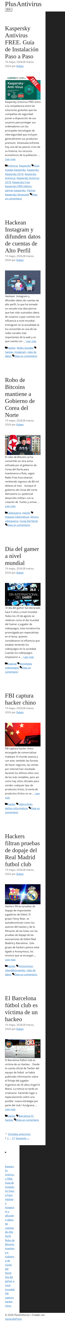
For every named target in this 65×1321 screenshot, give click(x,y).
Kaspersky (25, 165)
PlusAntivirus (23, 4)
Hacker (12, 347)
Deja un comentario (25, 356)
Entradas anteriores (19, 1134)
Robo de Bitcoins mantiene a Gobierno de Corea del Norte (9, 1257)
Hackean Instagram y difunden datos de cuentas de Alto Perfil (22, 236)
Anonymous (26, 966)
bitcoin (34, 516)
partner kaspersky (15, 190)
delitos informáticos (16, 808)
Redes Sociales (25, 347)
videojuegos (12, 667)
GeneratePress (13, 1319)
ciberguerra (11, 521)
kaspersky (33, 169)
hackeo (9, 352)
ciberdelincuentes (15, 970)
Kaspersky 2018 (14, 174)
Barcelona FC (26, 1116)
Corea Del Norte (29, 521)
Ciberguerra (14, 512)
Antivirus (13, 165)
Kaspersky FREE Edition (18, 186)
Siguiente (22, 1138)
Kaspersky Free (21, 182)
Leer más (10, 159)
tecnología (26, 663)
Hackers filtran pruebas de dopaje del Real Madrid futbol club (22, 850)
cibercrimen (25, 804)
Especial (12, 663)
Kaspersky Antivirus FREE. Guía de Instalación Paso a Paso (21, 42)
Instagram (20, 352)
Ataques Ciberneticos (17, 516)
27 (13, 1138)
